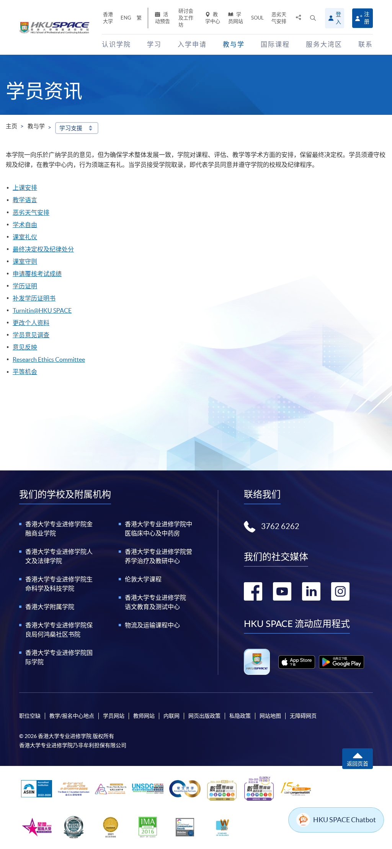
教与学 (36, 126)
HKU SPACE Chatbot (344, 820)
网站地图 (270, 716)
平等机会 (25, 371)
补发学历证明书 (34, 298)
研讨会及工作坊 (185, 18)
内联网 (171, 716)
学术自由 (25, 224)
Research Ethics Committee (49, 359)
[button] (313, 18)
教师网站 (144, 716)
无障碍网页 (303, 716)
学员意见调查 (31, 334)
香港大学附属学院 (49, 606)
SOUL (257, 18)
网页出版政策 (204, 716)
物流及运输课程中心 (152, 625)
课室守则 (25, 261)
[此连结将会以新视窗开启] (296, 662)
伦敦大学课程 (143, 579)
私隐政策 (240, 716)
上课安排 (25, 187)
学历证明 (25, 285)
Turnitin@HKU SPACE (42, 310)
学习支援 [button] (70, 128)
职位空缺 (30, 716)
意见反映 (25, 347)
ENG (126, 18)
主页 (11, 126)
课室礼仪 (25, 236)
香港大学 (108, 17)
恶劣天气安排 (278, 17)
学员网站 (235, 17)
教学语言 (25, 199)
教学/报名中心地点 (71, 716)
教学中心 (212, 17)
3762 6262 (280, 526)
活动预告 (162, 17)
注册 (366, 17)
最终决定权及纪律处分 (43, 249)
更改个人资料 (31, 322)
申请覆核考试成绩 (37, 273)
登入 (338, 18)
